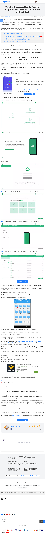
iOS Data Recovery (35, 485)
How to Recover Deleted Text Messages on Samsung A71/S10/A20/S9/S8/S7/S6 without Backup (30, 459)
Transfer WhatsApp (17, 485)
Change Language (22, 525)
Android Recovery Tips (9, 16)
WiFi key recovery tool (16, 415)
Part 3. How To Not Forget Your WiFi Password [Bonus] (15, 41)
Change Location (22, 487)
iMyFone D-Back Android (6, 72)
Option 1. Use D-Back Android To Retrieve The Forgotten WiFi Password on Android (23, 36)
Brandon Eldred (15, 426)
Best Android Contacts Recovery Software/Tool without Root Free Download (14, 465)
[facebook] (2, 514)
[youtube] (7, 514)
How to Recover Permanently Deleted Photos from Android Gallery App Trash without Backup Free (14, 470)
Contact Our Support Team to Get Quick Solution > (28, 475)
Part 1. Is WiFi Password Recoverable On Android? (14, 33)
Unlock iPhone (8, 485)
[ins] (10, 514)
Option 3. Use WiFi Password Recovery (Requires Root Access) (18, 39)
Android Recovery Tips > (9, 492)
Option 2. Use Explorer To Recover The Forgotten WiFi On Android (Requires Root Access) (24, 38)
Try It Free (28, 94)
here (12, 403)
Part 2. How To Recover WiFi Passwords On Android (14, 35)
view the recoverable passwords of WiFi (30, 89)
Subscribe (42, 521)
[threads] (12, 514)
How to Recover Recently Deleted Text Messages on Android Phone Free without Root (30, 465)
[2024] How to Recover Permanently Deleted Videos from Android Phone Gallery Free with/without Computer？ (14, 459)
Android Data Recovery (1, 20)
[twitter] (4, 514)
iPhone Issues (26, 485)
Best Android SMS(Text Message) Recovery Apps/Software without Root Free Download (30, 469)
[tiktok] (15, 514)
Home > (3, 492)
